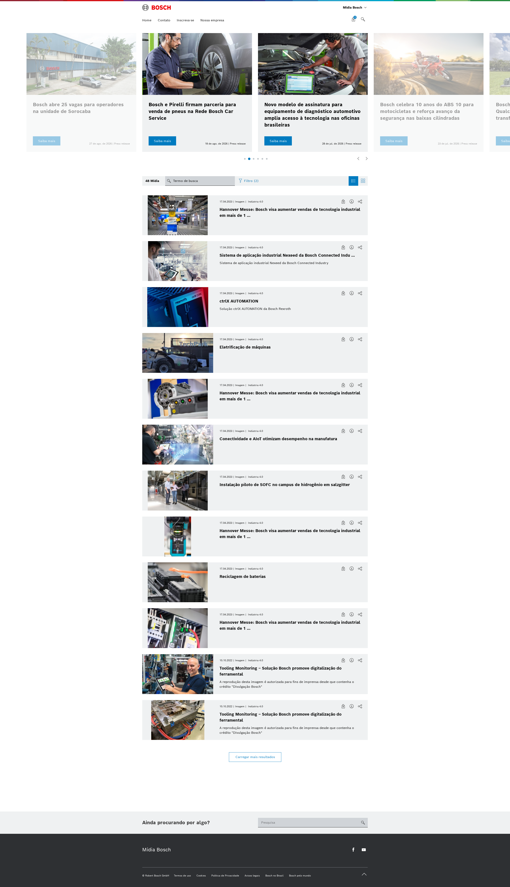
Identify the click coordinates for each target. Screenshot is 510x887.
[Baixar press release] (351, 201)
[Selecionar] (343, 201)
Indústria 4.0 (255, 201)
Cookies (201, 875)
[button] (244, 158)
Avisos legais (252, 875)
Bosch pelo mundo (300, 875)
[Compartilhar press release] (360, 201)
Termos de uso (182, 875)
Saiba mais (162, 141)
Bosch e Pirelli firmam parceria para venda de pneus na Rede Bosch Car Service (192, 111)
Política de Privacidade (225, 875)
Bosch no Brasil (274, 875)
